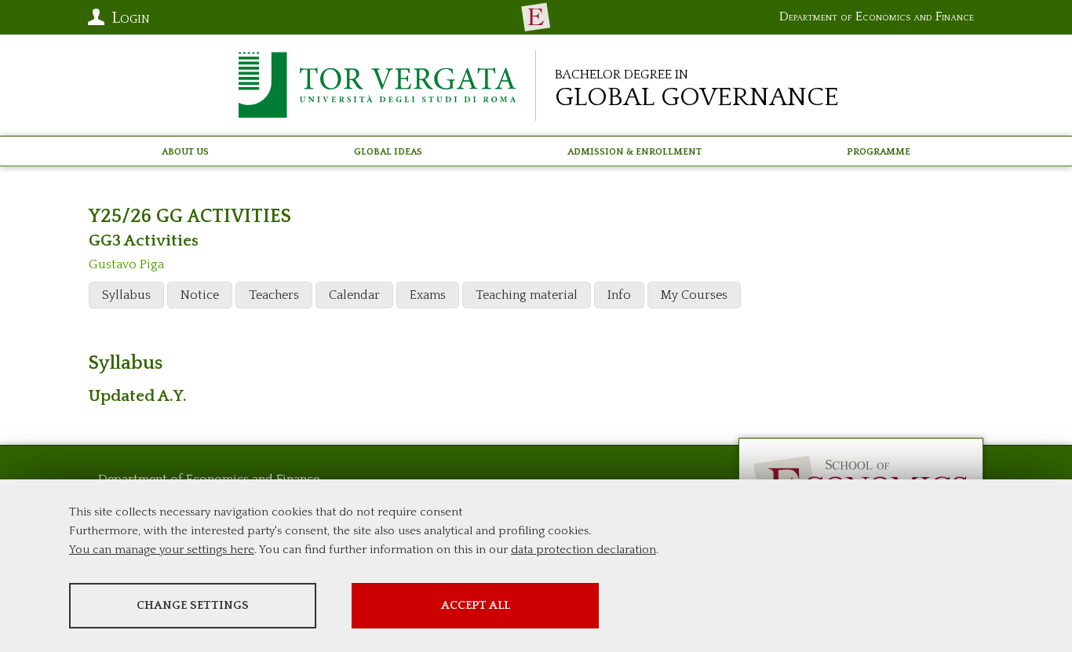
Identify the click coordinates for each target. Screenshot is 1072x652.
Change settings (193, 605)
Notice (199, 295)
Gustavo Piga (126, 264)
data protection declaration (583, 549)
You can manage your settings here (161, 549)
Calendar (354, 295)
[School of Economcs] (536, 17)
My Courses (694, 295)
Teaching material (527, 295)
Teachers (274, 295)
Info (619, 295)
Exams (428, 295)
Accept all (475, 605)
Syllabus (126, 295)
